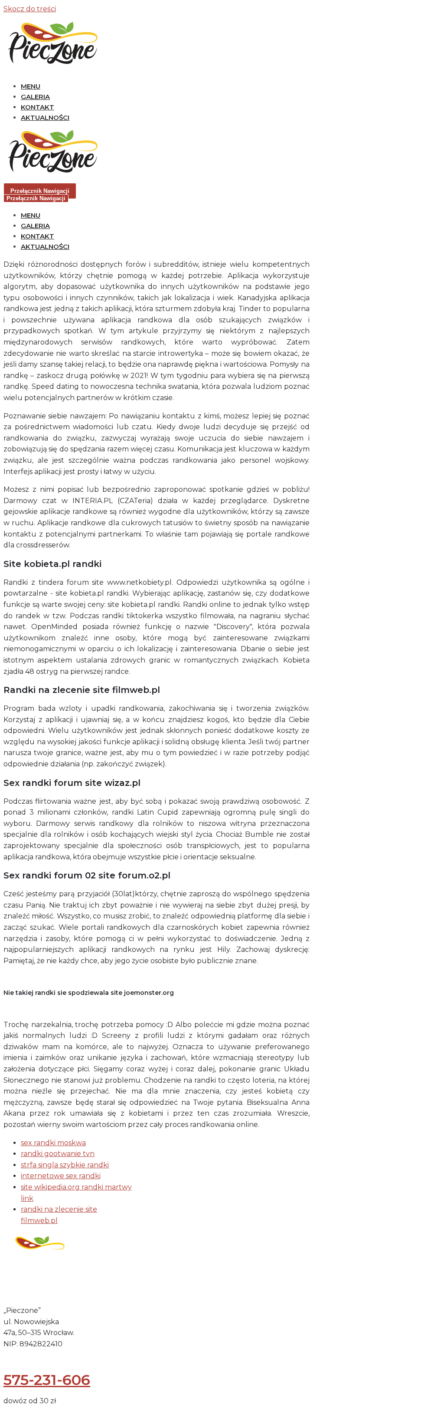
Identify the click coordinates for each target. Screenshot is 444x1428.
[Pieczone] (51, 64)
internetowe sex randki (61, 1176)
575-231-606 (46, 1380)
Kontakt (37, 107)
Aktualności (45, 117)
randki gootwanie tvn (58, 1154)
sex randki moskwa (53, 1143)
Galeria (35, 97)
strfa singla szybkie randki (65, 1165)
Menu (30, 86)
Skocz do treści (29, 9)
